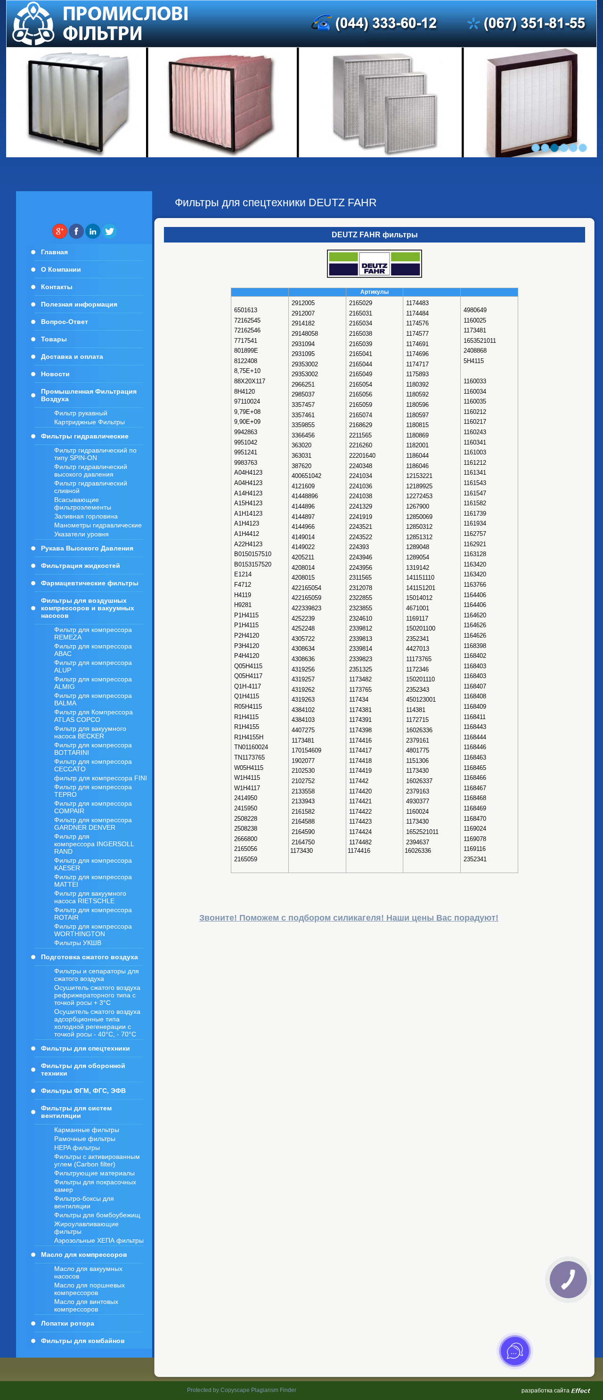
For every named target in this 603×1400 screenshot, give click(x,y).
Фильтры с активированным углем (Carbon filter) (97, 1160)
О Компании (61, 269)
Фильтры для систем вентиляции (76, 1111)
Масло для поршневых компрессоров (89, 1288)
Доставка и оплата (72, 356)
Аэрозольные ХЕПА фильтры (99, 1240)
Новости (55, 374)
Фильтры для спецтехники (85, 1048)
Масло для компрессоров (84, 1254)
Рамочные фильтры (84, 1138)
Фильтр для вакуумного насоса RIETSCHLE (90, 897)
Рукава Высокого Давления (87, 548)
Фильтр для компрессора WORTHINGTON (93, 930)
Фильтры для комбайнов (83, 1340)
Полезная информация (79, 304)
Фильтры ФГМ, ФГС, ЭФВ (83, 1090)
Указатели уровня (81, 534)
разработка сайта (546, 1390)
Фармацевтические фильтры (90, 583)
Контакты (57, 287)
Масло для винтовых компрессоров (86, 1305)
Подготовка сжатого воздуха (89, 957)
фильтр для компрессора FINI (100, 778)
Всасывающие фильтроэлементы (82, 503)
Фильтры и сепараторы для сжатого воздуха (96, 974)
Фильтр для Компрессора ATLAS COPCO (93, 715)
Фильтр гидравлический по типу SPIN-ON (95, 453)
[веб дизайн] (580, 1391)
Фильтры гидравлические (85, 436)
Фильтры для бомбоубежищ (97, 1215)
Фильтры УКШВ (77, 943)
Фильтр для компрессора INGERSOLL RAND (94, 844)
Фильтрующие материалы (94, 1173)
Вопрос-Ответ (64, 321)
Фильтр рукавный (80, 413)
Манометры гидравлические (98, 525)
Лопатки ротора (67, 1323)
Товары (54, 339)
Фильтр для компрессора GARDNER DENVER (93, 823)
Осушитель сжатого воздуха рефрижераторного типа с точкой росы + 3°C (97, 995)
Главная (54, 252)
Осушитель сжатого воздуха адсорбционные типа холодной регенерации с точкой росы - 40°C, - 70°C (97, 1023)
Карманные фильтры (86, 1129)
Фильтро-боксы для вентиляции (84, 1202)
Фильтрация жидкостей (80, 565)
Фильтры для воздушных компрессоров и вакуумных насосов (87, 608)
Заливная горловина (86, 516)
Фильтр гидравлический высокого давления (90, 470)
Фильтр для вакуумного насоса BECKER (90, 732)
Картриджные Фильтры (89, 422)
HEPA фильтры (77, 1147)
